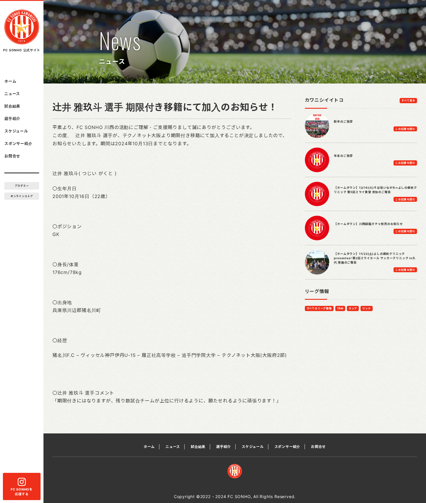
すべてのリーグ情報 (319, 308)
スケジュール (16, 131)
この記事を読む (405, 128)
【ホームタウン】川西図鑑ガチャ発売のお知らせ (368, 224)
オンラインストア (21, 196)
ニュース (12, 93)
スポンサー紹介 (18, 143)
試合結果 (12, 106)
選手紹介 (12, 118)
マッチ (366, 308)
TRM (340, 308)
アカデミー (22, 185)
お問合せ (12, 156)
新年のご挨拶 (343, 121)
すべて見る (408, 100)
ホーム (10, 81)
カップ (353, 308)
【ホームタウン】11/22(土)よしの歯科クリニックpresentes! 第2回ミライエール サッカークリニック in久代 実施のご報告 (374, 258)
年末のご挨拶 (343, 155)
